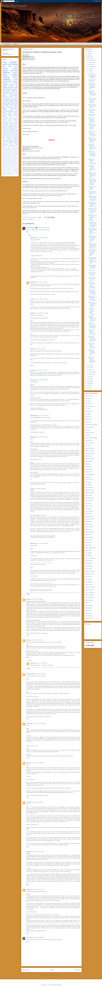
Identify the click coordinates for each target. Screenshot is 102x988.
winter (10, 131)
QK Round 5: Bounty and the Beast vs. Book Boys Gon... (92, 86)
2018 (88, 56)
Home (51, 970)
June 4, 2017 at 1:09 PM (41, 299)
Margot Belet (88, 521)
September (91, 66)
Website (16, 44)
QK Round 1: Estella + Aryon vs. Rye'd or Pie (92, 345)
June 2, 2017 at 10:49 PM (39, 723)
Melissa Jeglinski (89, 532)
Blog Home (7, 44)
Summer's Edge (11, 154)
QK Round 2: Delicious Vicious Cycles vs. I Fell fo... (92, 133)
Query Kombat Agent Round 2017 (92, 193)
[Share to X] (50, 217)
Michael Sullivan (14, 150)
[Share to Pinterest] (54, 217)
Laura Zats (88, 508)
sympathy (9, 171)
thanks (15, 145)
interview (14, 91)
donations (11, 140)
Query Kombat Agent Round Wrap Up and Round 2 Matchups (92, 181)
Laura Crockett (89, 505)
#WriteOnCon (14, 146)
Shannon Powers (89, 589)
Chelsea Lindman (89, 432)
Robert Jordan (6, 137)
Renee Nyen (88, 576)
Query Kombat (10, 75)
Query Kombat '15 (8, 81)
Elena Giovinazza (89, 443)
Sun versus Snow (10, 67)
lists (16, 129)
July (90, 71)
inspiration (13, 62)
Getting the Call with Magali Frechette (92, 76)
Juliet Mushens (89, 479)
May (90, 365)
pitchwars (5, 103)
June (90, 73)
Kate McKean (88, 484)
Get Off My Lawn (12, 134)
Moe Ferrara (88, 542)
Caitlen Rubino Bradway (91, 424)
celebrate (5, 127)
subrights (4, 171)
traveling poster (12, 89)
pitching (4, 165)
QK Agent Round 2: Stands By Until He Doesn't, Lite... (92, 204)
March (90, 369)
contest (12, 92)
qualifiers (12, 165)
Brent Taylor (88, 416)
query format (8, 166)
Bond (8, 133)
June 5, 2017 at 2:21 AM (38, 851)
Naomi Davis (88, 550)
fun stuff (10, 87)
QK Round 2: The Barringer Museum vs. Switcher (92, 140)
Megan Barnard (89, 526)
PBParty (14, 71)
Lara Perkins (88, 503)
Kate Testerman (89, 487)
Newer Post (25, 970)
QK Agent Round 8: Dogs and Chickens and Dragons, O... (92, 245)
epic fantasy (13, 106)
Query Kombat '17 (30, 219)
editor (7, 141)
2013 (88, 383)
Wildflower (32, 282)
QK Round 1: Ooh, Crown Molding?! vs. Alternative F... (92, 325)
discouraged (5, 140)
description (11, 160)
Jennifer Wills (88, 461)
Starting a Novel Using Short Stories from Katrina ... (92, 175)
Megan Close (88, 529)
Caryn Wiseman (89, 427)
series (7, 131)
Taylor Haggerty (89, 600)
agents (5, 71)
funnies (4, 129)
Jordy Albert (15, 149)
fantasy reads (7, 112)
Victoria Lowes (89, 618)
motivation (9, 142)
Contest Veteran (13, 133)
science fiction (10, 167)
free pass (15, 127)
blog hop (15, 111)
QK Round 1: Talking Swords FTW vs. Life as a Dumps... (92, 318)
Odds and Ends (13, 125)
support (4, 115)
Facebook (5, 134)
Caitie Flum (88, 422)
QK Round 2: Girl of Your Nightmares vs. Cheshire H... (92, 154)
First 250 (11, 148)
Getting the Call (10, 65)
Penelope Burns (89, 566)
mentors (4, 130)
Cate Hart (87, 429)
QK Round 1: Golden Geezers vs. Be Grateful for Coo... (91, 360)
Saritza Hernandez (90, 587)
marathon (15, 162)
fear (4, 106)
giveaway (9, 94)
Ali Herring (88, 401)
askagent (7, 157)
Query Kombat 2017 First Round (92, 279)
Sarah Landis (88, 584)
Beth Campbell (89, 411)
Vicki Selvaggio (89, 615)
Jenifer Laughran (89, 450)
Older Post (77, 970)
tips (11, 122)
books (7, 106)
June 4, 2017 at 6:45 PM (37, 762)
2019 (88, 53)
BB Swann (28, 762)
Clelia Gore (88, 435)
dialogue (15, 138)
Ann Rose (87, 409)
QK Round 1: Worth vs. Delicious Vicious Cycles (92, 331)
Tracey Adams (89, 605)
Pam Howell (88, 555)
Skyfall (11, 137)
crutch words (5, 160)
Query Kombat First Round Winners (92, 274)
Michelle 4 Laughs (30, 227)
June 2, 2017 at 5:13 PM (41, 663)
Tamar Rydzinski (89, 597)
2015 (88, 379)
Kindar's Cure (13, 96)
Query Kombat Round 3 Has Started (92, 106)
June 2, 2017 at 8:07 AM (43, 227)
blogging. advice (13, 126)
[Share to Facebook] (52, 217)
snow (7, 145)
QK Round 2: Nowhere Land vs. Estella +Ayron (92, 161)
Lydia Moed (88, 513)
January (91, 374)
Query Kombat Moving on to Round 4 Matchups (92, 100)
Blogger (59, 984)
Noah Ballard (88, 553)
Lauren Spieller (89, 511)
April (90, 367)
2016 (88, 377)
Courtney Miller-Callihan (91, 437)
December (91, 60)
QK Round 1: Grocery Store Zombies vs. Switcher (92, 304)
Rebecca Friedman (90, 571)
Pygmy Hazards (11, 152)
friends (11, 100)
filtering (15, 141)
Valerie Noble (88, 613)
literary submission (7, 114)
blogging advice (11, 158)
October (91, 64)
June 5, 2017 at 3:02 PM (41, 370)
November (91, 62)
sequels (15, 118)
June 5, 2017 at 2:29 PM (39, 349)
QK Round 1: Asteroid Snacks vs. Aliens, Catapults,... (91, 311)
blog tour (5, 158)
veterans (4, 173)
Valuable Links (13, 102)
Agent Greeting (12, 115)
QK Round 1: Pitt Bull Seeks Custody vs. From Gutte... (92, 298)
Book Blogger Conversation (10, 108)
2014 (88, 381)
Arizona (7, 148)
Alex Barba (88, 398)
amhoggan (29, 802)
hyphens (15, 161)
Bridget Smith (88, 419)
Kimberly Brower (89, 492)
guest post (7, 64)
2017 (88, 58)
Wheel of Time (6, 126)
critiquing (6, 77)
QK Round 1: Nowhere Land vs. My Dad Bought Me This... (92, 338)
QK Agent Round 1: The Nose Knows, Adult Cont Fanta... (92, 198)
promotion (10, 107)
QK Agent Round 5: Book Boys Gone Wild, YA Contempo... (92, 224)
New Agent (6, 91)
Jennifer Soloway (89, 458)
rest (16, 166)
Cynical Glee (29, 723)
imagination (5, 162)
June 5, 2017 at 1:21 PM (42, 313)
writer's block (11, 174)
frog (10, 161)
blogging (15, 137)
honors (12, 161)
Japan (16, 123)
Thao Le (87, 602)
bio (3, 158)
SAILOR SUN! (33, 415)
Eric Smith (88, 445)
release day (13, 86)
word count (5, 174)
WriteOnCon (5, 156)
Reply (27, 231)
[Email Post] (45, 217)
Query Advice (6, 98)
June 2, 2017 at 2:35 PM (37, 599)
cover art (13, 84)
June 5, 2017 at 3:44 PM (43, 415)
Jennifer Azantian (89, 453)
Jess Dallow (88, 466)
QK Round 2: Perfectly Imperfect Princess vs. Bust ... (91, 168)
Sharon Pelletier (89, 592)
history (4, 142)
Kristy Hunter (88, 495)
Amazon (4, 148)
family (4, 107)
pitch (8, 130)
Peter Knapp (88, 568)
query (5, 62)
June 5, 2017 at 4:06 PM (42, 543)
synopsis (11, 145)
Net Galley (14, 136)
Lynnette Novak (89, 516)
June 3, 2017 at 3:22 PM (41, 282)
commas (15, 158)
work (9, 146)
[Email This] (47, 217)
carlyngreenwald (30, 674)
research (13, 166)
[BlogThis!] (49, 217)
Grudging (5, 96)
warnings (8, 173)
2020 (88, 51)
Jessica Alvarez (89, 469)
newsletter (9, 121)
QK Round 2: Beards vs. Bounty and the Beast (91, 120)
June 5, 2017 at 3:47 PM (41, 437)
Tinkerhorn (33, 299)
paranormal (5, 144)
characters (15, 119)
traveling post (7, 119)
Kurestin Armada (89, 498)
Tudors (16, 154)
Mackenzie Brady (89, 519)
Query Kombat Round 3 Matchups (92, 111)
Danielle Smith (89, 440)
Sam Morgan (88, 579)
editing (4, 86)
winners (4, 146)
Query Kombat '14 (10, 81)
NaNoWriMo (5, 152)
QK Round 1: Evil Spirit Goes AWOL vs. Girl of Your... (91, 352)
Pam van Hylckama (90, 558)
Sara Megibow (89, 581)
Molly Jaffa (88, 545)
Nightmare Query (10, 73)
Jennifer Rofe (88, 456)
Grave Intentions (7, 136)
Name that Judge (12, 103)
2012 (88, 385)
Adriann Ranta (89, 395)
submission (5, 122)
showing (4, 169)
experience (11, 141)
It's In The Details (14, 6)
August (90, 68)
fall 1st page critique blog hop (10, 104)
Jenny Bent (88, 464)
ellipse (14, 160)
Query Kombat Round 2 (92, 115)
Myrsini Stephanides (90, 547)
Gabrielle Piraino (89, 448)
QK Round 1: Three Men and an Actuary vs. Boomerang (91, 285)
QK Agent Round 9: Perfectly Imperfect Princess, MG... (92, 252)
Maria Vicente (88, 524)
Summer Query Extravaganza (10, 94)
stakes (10, 170)
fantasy (4, 121)
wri (7, 174)
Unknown (28, 599)
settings (15, 167)
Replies (29, 235)
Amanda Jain (88, 403)
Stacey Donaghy (89, 594)
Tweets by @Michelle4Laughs (7, 53)
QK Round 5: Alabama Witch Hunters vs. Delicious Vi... (92, 93)
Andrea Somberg (89, 406)
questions (15, 121)
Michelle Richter (89, 537)
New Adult (5, 125)
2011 (88, 387)
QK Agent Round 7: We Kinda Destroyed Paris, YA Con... (92, 239)
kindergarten (12, 129)
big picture (15, 157)
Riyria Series (10, 153)
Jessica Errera (89, 471)
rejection (11, 144)
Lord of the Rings (6, 150)
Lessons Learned (8, 110)
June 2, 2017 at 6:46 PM (40, 674)
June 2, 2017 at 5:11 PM (37, 640)
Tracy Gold (29, 937)
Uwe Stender (88, 610)
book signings (7, 138)
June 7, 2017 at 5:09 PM (37, 937)
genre (7, 129)
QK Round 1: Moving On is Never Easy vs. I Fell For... (92, 292)
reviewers (15, 112)
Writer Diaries (11, 156)
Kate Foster (88, 482)
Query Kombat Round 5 (92, 80)
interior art (9, 162)
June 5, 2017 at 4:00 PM (40, 488)
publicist (8, 165)
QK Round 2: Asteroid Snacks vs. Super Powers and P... (92, 146)
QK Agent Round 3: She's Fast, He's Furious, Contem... (92, 210)
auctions (11, 157)
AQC (9, 123)
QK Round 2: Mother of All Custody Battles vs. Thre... (92, 127)
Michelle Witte (88, 540)
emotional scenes (8, 116)
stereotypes (15, 170)
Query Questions (10, 78)
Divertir (12, 123)
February (91, 372)
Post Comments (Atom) (54, 975)
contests (5, 87)
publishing (12, 130)
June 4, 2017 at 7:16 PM (37, 802)
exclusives (7, 161)
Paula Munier (88, 563)
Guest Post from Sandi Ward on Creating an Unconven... (92, 267)
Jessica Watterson (90, 474)
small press (9, 169)
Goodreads (9, 111)
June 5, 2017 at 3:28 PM (42, 379)
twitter (16, 171)
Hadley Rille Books (8, 149)
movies (11, 118)
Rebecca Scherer (89, 574)
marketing (15, 114)
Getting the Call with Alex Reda (92, 188)
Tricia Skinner (88, 608)
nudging (15, 142)
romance (4, 167)
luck (12, 162)
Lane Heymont (89, 500)
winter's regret (14, 173)
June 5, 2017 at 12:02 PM (37, 889)
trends (13, 171)
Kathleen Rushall (89, 490)
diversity (10, 127)
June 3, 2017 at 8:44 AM (41, 237)
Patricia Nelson (89, 560)
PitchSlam (6, 92)
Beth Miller (88, 414)
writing (15, 79)
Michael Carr (88, 534)
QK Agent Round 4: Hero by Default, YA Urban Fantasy (92, 217)
